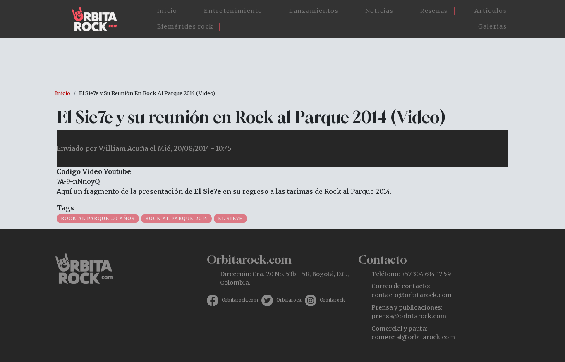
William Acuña (123, 148)
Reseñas (434, 10)
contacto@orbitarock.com (411, 295)
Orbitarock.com (240, 300)
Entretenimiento (233, 10)
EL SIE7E (230, 218)
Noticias (379, 10)
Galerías (492, 26)
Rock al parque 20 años (98, 218)
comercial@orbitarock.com (413, 337)
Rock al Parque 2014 (176, 218)
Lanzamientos (313, 10)
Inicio (167, 10)
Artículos (490, 10)
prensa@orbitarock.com (408, 316)
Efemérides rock (185, 26)
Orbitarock (289, 300)
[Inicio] (98, 19)
